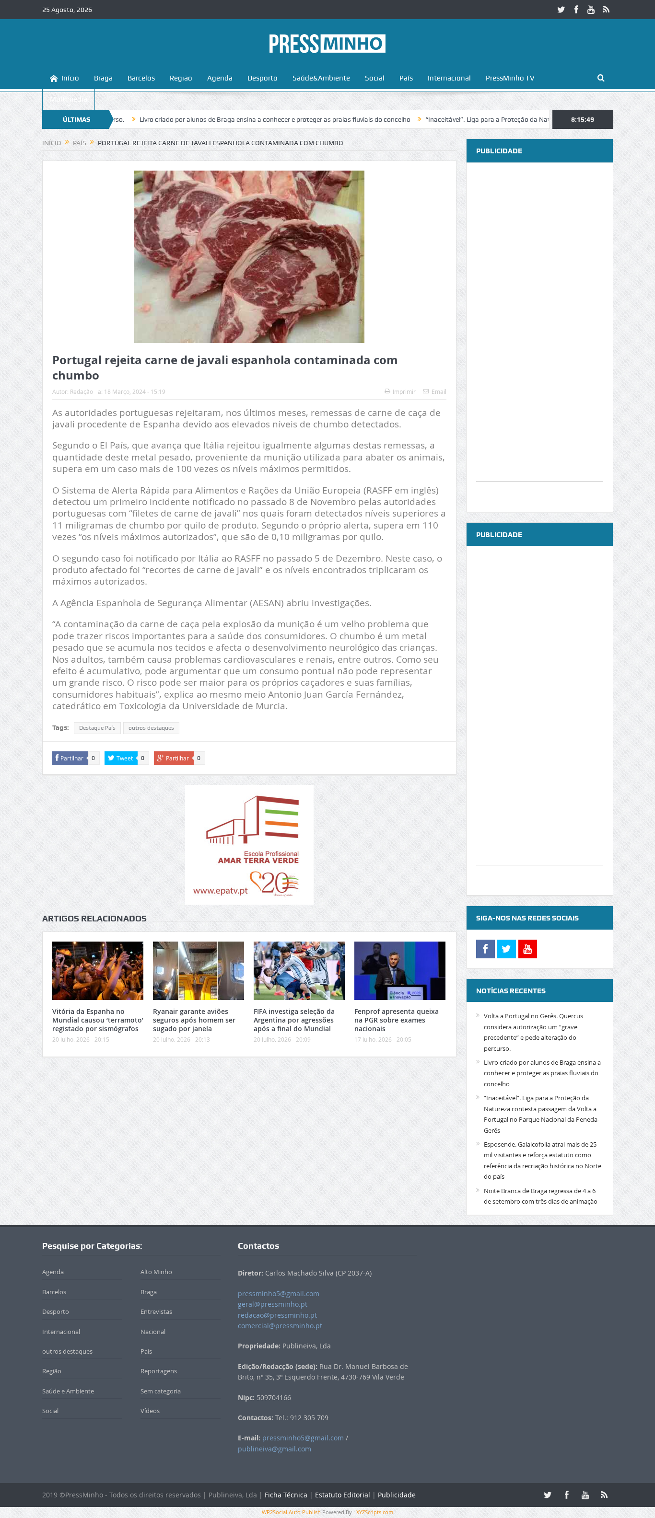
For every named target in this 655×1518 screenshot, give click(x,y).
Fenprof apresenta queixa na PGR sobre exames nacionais (396, 1020)
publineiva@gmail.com (274, 1448)
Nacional (152, 1331)
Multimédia (68, 99)
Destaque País (97, 727)
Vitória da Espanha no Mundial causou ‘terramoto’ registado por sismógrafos (97, 1020)
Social (375, 78)
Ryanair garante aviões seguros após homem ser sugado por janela (194, 1020)
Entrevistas (156, 1311)
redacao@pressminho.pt (277, 1315)
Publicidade (397, 1494)
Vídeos (150, 1410)
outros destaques (151, 727)
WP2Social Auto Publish (291, 1512)
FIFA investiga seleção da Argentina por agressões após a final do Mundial (294, 1020)
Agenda (220, 78)
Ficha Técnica (286, 1494)
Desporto (262, 78)
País (406, 78)
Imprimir (404, 391)
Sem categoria (160, 1391)
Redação (81, 391)
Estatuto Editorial (342, 1494)
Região (181, 78)
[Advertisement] (539, 337)
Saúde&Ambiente (321, 78)
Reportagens (158, 1371)
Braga (103, 78)
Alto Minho (156, 1271)
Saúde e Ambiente (68, 1391)
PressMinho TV (510, 78)
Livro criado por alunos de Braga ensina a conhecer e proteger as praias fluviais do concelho (229, 119)
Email (439, 391)
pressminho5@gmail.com (278, 1293)
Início (70, 78)
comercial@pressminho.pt (280, 1325)
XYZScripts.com (374, 1512)
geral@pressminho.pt (272, 1304)
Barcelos (141, 78)
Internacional (449, 78)
